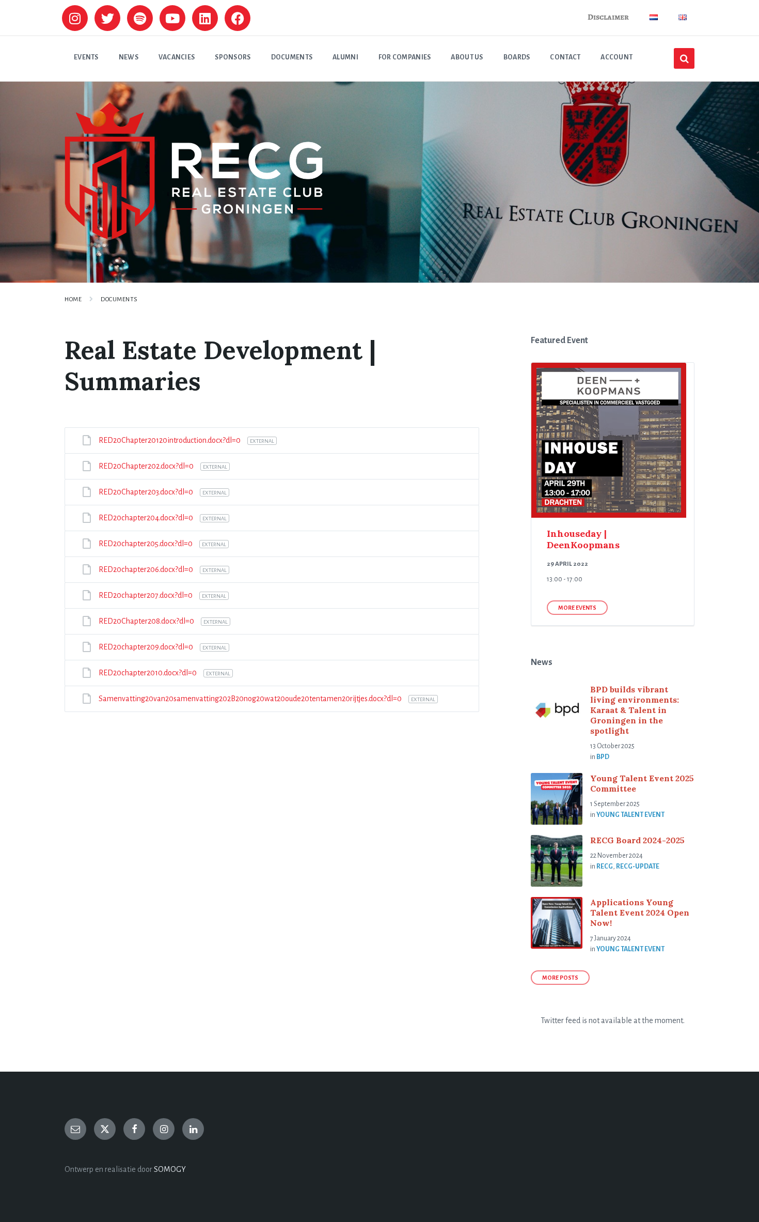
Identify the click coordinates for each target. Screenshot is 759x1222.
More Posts (560, 977)
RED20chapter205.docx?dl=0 (146, 543)
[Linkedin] (205, 18)
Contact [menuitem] (565, 57)
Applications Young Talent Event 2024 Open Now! (639, 912)
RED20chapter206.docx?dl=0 (147, 569)
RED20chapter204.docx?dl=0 (147, 518)
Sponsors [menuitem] (232, 57)
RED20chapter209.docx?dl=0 (147, 647)
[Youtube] (172, 18)
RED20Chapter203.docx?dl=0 (147, 492)
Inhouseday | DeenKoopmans (583, 539)
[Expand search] (684, 58)
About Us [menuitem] (467, 57)
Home (73, 299)
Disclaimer (608, 17)
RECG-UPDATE (637, 866)
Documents (119, 299)
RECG (604, 866)
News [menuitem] (128, 57)
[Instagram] (75, 18)
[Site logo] (194, 237)
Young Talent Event (630, 814)
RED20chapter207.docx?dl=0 (146, 595)
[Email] (75, 1129)
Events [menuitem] (86, 57)
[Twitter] (107, 18)
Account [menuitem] (616, 57)
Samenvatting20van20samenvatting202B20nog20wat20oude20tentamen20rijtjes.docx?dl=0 (251, 698)
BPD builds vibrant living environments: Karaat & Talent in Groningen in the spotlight (634, 710)
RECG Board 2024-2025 (637, 840)
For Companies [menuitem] (404, 57)
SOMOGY (170, 1169)
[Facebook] (237, 18)
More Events (577, 608)
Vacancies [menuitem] (177, 57)
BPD (602, 757)
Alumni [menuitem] (345, 57)
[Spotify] (140, 18)
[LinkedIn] (193, 1129)
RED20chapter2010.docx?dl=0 (148, 673)
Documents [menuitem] (292, 57)
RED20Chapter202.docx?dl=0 (147, 466)
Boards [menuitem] (516, 57)
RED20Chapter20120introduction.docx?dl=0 (170, 440)
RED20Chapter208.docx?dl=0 (147, 621)
